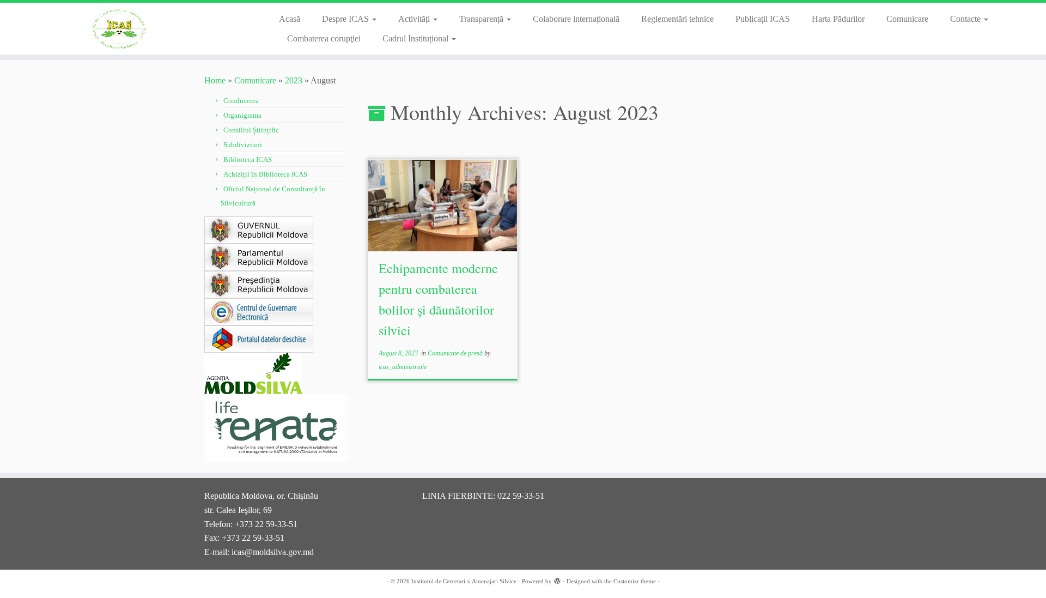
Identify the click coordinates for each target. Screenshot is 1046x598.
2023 (293, 80)
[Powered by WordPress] (557, 579)
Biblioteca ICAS (247, 159)
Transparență (482, 18)
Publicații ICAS (762, 18)
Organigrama (242, 115)
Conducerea (241, 100)
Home (215, 80)
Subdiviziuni (242, 145)
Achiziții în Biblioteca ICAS (265, 174)
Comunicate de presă (456, 353)
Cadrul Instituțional (416, 38)
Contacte (966, 18)
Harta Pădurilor (838, 18)
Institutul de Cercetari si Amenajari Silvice (463, 581)
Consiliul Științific (251, 130)
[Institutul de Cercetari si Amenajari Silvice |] (120, 28)
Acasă (289, 18)
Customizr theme (634, 581)
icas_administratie (403, 367)
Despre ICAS (346, 18)
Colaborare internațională (576, 18)
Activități (415, 18)
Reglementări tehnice (677, 18)
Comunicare (907, 18)
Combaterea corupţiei (324, 38)
